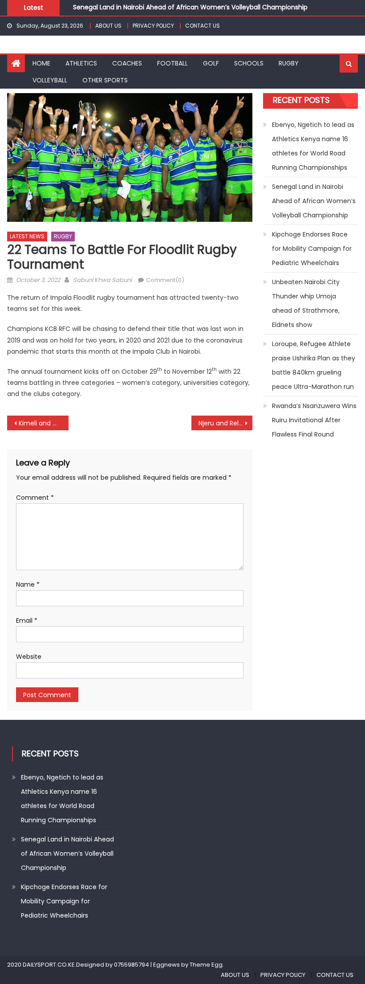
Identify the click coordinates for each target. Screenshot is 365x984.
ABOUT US (108, 25)
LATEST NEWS (27, 236)
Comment (35, 497)
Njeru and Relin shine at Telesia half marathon (226, 423)
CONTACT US (202, 25)
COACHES (127, 63)
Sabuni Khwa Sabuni (102, 280)
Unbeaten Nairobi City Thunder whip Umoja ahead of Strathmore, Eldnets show (306, 303)
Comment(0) (165, 280)
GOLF (211, 63)
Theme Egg (206, 964)
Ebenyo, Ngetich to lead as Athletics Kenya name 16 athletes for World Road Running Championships (313, 146)
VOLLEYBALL (49, 80)
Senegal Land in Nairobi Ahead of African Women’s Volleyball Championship (190, 7)
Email (26, 620)
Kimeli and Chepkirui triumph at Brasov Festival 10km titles (44, 423)
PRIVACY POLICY (153, 25)
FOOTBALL (172, 63)
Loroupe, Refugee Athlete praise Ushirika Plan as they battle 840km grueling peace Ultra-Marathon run (313, 365)
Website (28, 656)
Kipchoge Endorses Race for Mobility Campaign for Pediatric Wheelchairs (312, 248)
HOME (41, 63)
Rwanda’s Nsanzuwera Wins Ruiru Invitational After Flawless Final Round (314, 420)
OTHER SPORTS (105, 80)
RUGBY (289, 63)
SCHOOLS (249, 63)
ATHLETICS (81, 63)
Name (28, 584)
